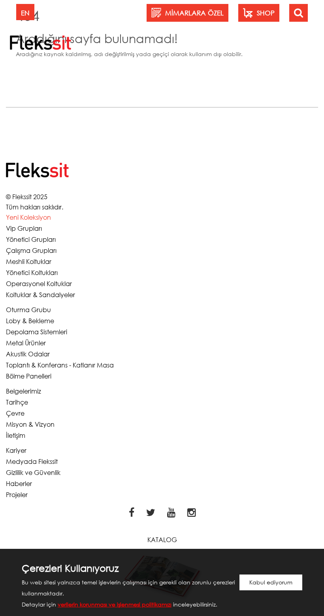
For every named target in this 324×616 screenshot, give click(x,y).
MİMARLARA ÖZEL (194, 13)
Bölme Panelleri (28, 376)
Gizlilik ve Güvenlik (33, 472)
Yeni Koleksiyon (28, 217)
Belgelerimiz (23, 391)
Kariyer (16, 450)
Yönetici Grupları (31, 239)
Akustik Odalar (28, 354)
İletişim (15, 435)
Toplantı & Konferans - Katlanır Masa (60, 365)
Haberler (19, 483)
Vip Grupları (24, 228)
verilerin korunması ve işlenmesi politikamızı (114, 604)
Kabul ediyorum (270, 582)
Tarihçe (17, 402)
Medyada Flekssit (32, 461)
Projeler (17, 494)
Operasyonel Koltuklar (39, 283)
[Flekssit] (40, 42)
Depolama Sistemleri (36, 332)
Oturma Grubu (28, 309)
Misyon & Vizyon (30, 424)
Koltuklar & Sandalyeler (40, 294)
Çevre (15, 413)
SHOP (266, 13)
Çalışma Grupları (31, 250)
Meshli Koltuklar (28, 261)
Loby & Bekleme (30, 320)
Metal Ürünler (26, 343)
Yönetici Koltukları (32, 272)
